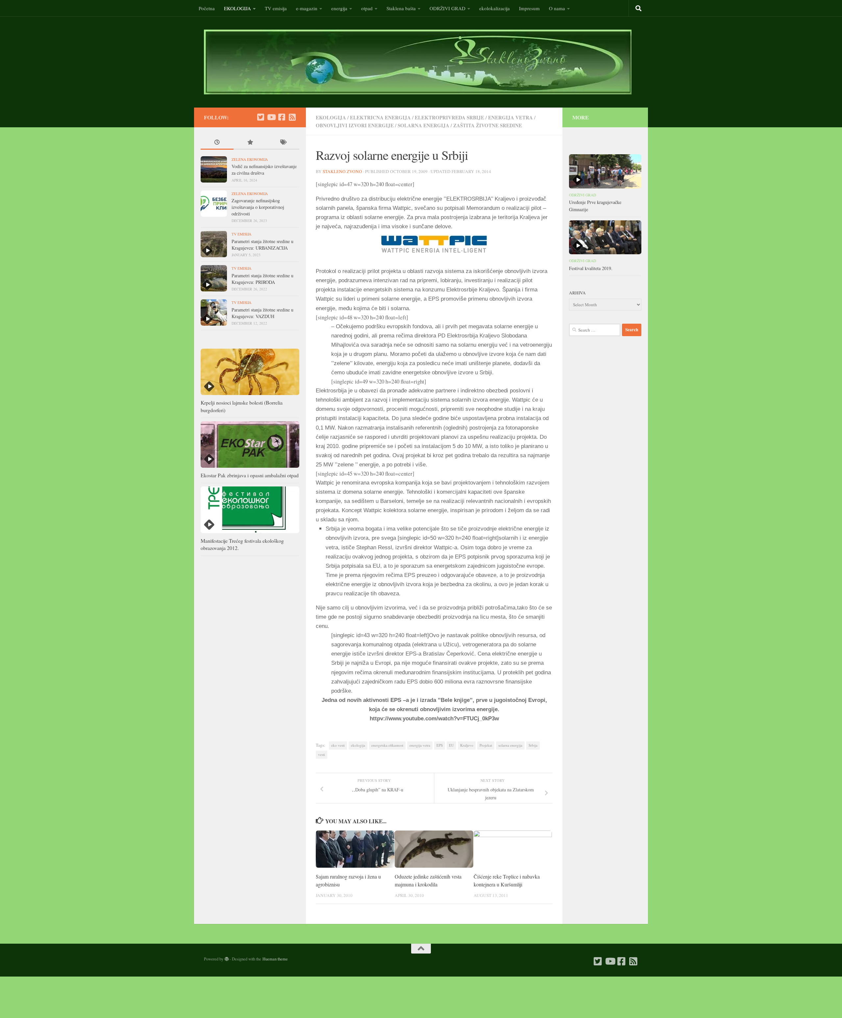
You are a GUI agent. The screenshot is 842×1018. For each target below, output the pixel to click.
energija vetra (510, 117)
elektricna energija (380, 117)
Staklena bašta (401, 8)
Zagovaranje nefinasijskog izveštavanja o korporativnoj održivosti (258, 206)
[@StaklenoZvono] (260, 117)
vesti (321, 754)
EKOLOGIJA (237, 8)
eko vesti (338, 745)
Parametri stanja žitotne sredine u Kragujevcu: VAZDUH (262, 313)
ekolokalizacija (494, 8)
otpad (367, 8)
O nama (557, 8)
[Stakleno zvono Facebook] (281, 117)
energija (339, 8)
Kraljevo (466, 745)
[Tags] (282, 143)
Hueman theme (275, 958)
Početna (207, 8)
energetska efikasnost (387, 745)
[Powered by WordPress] (227, 959)
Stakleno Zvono (342, 171)
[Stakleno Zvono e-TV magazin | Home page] (418, 62)
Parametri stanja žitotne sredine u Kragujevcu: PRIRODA (262, 278)
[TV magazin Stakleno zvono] (271, 117)
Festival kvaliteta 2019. (590, 268)
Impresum (529, 8)
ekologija (358, 745)
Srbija (533, 745)
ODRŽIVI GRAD (447, 8)
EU (451, 745)
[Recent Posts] (217, 143)
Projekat (486, 745)
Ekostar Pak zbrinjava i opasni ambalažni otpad (250, 475)
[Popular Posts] (250, 143)
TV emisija (276, 8)
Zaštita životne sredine (487, 125)
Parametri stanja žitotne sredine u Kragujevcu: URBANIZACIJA (262, 244)
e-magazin (306, 8)
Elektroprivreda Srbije (449, 117)
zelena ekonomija (250, 159)
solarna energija (423, 125)
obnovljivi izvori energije (355, 125)
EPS (439, 745)
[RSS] (292, 117)
